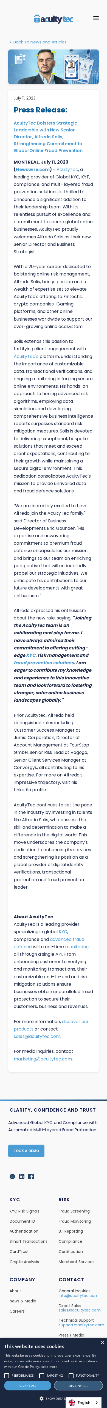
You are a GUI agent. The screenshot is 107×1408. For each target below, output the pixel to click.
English (84, 1402)
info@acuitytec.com (78, 1295)
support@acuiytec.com (81, 1325)
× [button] (102, 1343)
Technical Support (76, 1320)
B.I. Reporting (71, 1231)
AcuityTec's (26, 356)
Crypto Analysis (24, 1261)
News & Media (23, 1301)
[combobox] (84, 1402)
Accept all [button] (28, 1386)
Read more (49, 1367)
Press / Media (71, 1335)
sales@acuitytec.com (37, 1036)
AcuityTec (67, 169)
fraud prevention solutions (44, 663)
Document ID (22, 1221)
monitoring (77, 947)
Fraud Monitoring (75, 1221)
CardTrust (19, 1251)
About (15, 1291)
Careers (17, 1311)
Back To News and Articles (39, 42)
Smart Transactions (28, 1241)
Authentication (24, 1231)
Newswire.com (33, 169)
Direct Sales (70, 1305)
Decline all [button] (78, 1386)
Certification (71, 1251)
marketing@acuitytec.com (43, 1059)
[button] (53, 1398)
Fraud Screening (74, 1211)
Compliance (70, 1241)
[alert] (53, 1373)
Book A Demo (26, 1150)
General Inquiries (75, 1291)
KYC (30, 655)
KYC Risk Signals (25, 1211)
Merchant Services (76, 1261)
